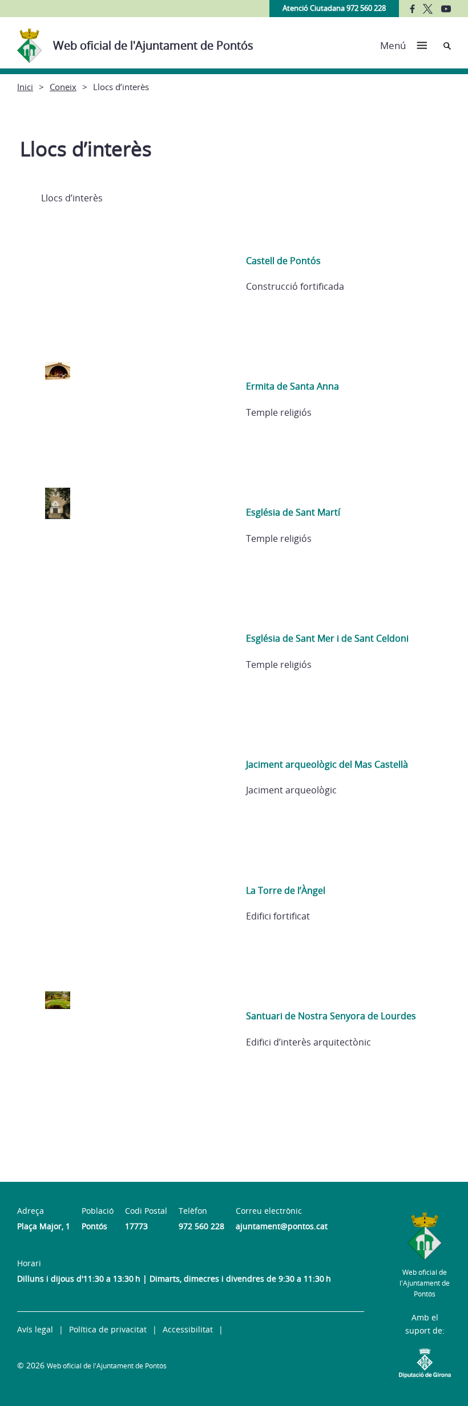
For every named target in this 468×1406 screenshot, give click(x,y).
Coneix (63, 86)
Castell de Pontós (283, 260)
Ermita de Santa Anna (292, 386)
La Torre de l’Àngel (285, 890)
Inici (25, 86)
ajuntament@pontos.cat (282, 1226)
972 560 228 (201, 1226)
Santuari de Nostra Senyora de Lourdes (331, 1016)
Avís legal (35, 1329)
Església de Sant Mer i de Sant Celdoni (327, 638)
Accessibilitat (188, 1329)
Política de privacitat (108, 1329)
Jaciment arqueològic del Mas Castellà (327, 764)
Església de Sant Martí (293, 512)
